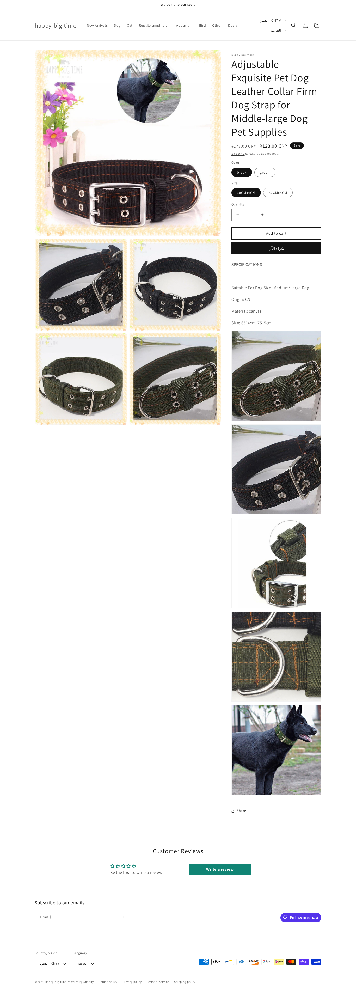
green (265, 172)
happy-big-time (55, 982)
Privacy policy (132, 982)
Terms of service (158, 982)
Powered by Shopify (80, 982)
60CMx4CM (246, 192)
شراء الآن (276, 248)
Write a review (220, 869)
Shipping (238, 153)
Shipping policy (185, 982)
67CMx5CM (278, 192)
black (242, 172)
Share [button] (241, 810)
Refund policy (108, 982)
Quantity (237, 204)
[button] (293, 25)
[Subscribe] (122, 917)
